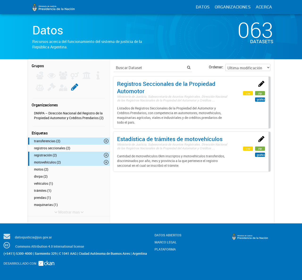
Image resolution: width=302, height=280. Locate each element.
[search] (189, 67)
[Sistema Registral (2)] (75, 89)
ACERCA (264, 7)
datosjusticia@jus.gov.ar (33, 237)
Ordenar (215, 67)
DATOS (203, 7)
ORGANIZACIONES (233, 7)
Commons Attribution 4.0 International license (49, 246)
